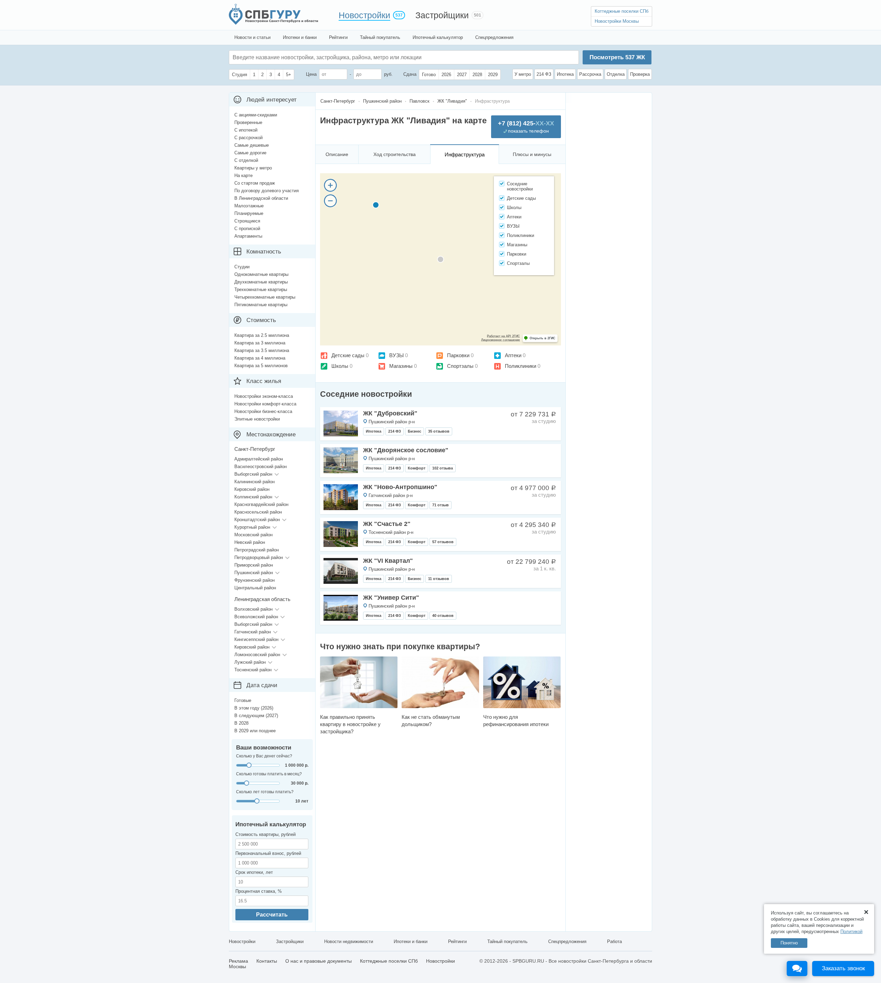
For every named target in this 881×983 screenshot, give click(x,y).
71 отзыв (440, 505)
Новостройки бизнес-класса (263, 411)
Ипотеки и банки (300, 37)
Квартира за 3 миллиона (259, 342)
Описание (337, 154)
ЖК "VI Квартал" (388, 560)
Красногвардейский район (261, 504)
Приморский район (253, 565)
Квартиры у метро (253, 167)
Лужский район (250, 662)
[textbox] (336, 57)
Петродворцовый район (258, 557)
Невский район (249, 542)
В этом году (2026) (253, 708)
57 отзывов (443, 542)
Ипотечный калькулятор (438, 37)
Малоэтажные (249, 205)
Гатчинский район (252, 631)
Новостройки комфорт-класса (265, 403)
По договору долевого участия (266, 190)
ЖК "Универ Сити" (391, 597)
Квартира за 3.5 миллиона (261, 350)
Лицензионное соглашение (500, 340)
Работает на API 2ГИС (503, 336)
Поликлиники (520, 366)
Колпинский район (253, 496)
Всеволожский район (256, 616)
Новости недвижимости (348, 941)
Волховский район (253, 609)
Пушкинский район (253, 572)
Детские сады (347, 355)
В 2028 (241, 723)
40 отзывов (443, 615)
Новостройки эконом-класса (263, 396)
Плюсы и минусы (532, 154)
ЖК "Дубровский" (390, 413)
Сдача (409, 74)
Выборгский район (253, 474)
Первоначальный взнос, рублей (268, 853)
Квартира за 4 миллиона (259, 358)
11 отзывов (438, 579)
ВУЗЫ (396, 355)
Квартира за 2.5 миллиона (261, 335)
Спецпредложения (494, 37)
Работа (614, 941)
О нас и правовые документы (318, 961)
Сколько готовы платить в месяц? (269, 774)
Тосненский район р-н (391, 532)
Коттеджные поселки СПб (621, 11)
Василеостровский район (260, 466)
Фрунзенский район (254, 580)
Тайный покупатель (380, 37)
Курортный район (252, 527)
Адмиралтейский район (258, 459)
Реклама (238, 961)
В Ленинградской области (261, 198)
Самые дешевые (251, 145)
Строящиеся (247, 221)
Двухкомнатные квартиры (261, 281)
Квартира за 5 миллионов (261, 365)
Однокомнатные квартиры (261, 274)
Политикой (851, 931)
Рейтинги (338, 37)
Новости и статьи (252, 37)
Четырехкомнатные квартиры (264, 297)
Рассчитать (272, 915)
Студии (242, 266)
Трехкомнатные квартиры (260, 289)
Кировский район (251, 489)
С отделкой (246, 160)
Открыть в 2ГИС (542, 338)
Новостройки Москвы (617, 21)
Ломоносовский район (257, 654)
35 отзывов (438, 431)
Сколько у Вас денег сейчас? (264, 756)
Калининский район (254, 481)
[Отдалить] (330, 201)
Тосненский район (253, 669)
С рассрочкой (248, 137)
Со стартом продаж (254, 183)
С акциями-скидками (255, 114)
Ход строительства (394, 154)
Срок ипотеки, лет (254, 872)
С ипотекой (245, 130)
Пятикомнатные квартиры (260, 304)
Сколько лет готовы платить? (265, 791)
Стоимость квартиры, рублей (265, 834)
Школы (339, 366)
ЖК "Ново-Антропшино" (400, 487)
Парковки (458, 355)
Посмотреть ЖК (617, 57)
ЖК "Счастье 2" (387, 523)
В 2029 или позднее (255, 730)
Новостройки (364, 15)
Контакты (266, 961)
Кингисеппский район (256, 639)
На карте (243, 175)
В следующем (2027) (256, 715)
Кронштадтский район (257, 519)
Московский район (253, 534)
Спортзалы (460, 366)
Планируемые (248, 213)
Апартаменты (248, 236)
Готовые (242, 700)
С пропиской (247, 228)
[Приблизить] (330, 185)
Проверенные (248, 122)
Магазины (401, 366)
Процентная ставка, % (258, 891)
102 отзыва (442, 468)
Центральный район (255, 587)
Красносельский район (258, 512)
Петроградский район (256, 549)
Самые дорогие (250, 152)
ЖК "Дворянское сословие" (405, 450)
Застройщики (442, 15)
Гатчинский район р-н (391, 495)
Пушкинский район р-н (392, 421)
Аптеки (513, 355)
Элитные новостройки (257, 419)
